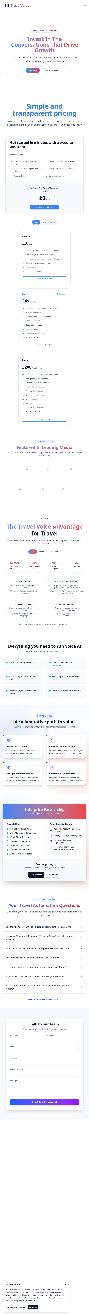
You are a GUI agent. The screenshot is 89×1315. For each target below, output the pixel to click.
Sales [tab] (33, 551)
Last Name (50, 1035)
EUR (44, 222)
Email (12, 1046)
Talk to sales (36, 874)
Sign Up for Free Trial (44, 207)
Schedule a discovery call (44, 1102)
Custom (22, 1307)
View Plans (32, 70)
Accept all (33, 1307)
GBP (36, 222)
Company (14, 1058)
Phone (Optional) (16, 1069)
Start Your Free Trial (44, 279)
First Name (14, 1035)
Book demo (53, 874)
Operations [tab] (54, 551)
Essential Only (11, 1307)
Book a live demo (52, 70)
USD (53, 222)
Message (13, 1080)
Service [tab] (42, 551)
